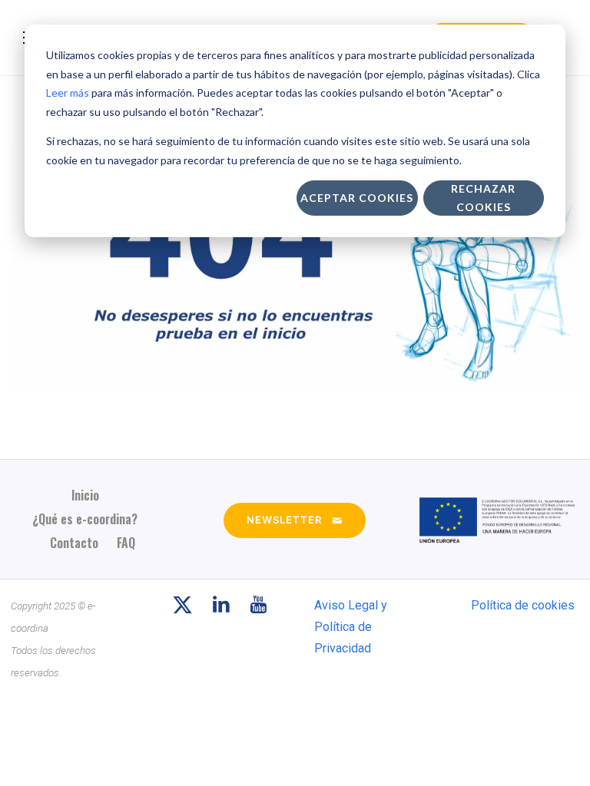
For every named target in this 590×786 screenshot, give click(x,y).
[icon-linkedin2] (225, 605)
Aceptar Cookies (356, 197)
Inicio (85, 495)
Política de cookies (523, 605)
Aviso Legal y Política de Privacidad (350, 627)
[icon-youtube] (258, 605)
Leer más (67, 92)
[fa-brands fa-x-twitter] (186, 605)
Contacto (74, 542)
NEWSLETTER (284, 520)
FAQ (126, 542)
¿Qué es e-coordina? (85, 519)
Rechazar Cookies (483, 198)
